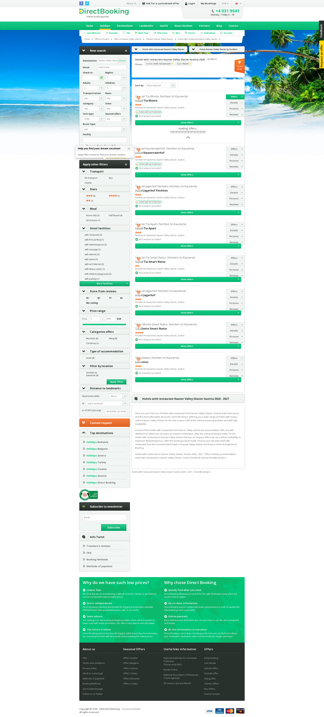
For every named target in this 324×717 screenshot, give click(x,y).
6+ (121, 298)
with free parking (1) (94, 239)
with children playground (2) (98, 274)
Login (191, 3)
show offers (187, 122)
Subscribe (113, 527)
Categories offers (102, 332)
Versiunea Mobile (131, 708)
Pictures (234, 108)
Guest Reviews (183, 25)
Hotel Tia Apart (145, 228)
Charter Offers (211, 683)
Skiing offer (210, 678)
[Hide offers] (188, 138)
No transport (91, 178)
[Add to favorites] (138, 97)
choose (122, 60)
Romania (97, 442)
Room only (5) (92, 215)
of (83, 403)
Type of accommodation (106, 351)
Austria (96, 475)
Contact (233, 25)
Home (89, 25)
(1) (118, 196)
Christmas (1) (92, 343)
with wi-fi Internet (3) (94, 264)
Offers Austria (130, 657)
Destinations (125, 25)
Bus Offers (209, 688)
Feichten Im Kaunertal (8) (92, 374)
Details (234, 102)
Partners (204, 25)
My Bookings (208, 3)
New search (98, 50)
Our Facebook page (93, 688)
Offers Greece (130, 668)
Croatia (96, 469)
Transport (97, 171)
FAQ (89, 552)
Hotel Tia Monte (146, 100)
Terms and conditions (94, 663)
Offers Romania (131, 678)
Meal (93, 209)
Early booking (211, 657)
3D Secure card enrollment (177, 683)
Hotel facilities (100, 228)
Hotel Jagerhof (145, 295)
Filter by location (101, 366)
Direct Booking (104, 11)
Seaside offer (211, 673)
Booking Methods (97, 559)
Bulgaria (97, 448)
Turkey (96, 462)
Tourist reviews (212, 693)
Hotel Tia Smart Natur (150, 262)
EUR (224, 3)
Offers (234, 96)
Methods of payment (99, 566)
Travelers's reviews (98, 546)
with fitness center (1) (95, 269)
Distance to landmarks (105, 388)
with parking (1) (92, 279)
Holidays (105, 25)
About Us (132, 3)
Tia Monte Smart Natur (151, 328)
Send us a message (93, 673)
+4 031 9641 (228, 10)
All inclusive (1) (93, 220)
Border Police (170, 669)
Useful (164, 25)
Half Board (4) (115, 215)
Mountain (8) (92, 338)
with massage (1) (93, 249)
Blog (219, 25)
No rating (92, 303)
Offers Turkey (130, 673)
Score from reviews (103, 291)
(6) (93, 196)
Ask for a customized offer (162, 3)
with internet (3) (92, 254)
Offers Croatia (130, 683)
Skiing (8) (113, 338)
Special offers (211, 668)
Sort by (139, 85)
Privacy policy (90, 668)
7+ (110, 298)
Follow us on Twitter (93, 693)
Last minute (210, 663)
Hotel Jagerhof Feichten (151, 190)
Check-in (88, 73)
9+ (87, 298)
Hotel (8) (90, 358)
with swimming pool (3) (96, 244)
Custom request (101, 423)
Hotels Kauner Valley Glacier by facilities (218, 49)
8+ (99, 298)
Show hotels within (91, 396)
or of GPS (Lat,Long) (91, 410)
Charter (88, 183)
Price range (97, 311)
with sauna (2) (91, 259)
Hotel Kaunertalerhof (150, 153)
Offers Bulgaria (131, 663)
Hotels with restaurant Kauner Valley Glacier (163, 49)
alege (101, 77)
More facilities (105, 283)
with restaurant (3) (93, 235)
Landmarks (146, 25)
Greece (96, 455)
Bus (111, 178)
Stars (93, 189)
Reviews (234, 114)
